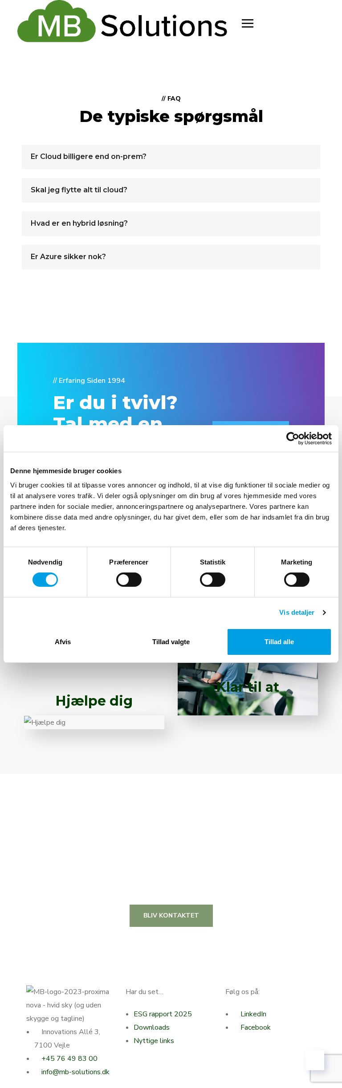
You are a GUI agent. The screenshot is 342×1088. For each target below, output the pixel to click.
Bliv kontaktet (171, 915)
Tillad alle (279, 641)
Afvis (63, 641)
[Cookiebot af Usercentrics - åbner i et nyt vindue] (293, 438)
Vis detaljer (296, 612)
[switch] (129, 579)
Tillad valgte (171, 641)
